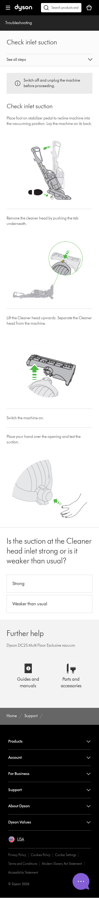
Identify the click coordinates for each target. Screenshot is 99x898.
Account (15, 757)
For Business (18, 773)
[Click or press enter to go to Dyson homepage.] (23, 9)
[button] (49, 60)
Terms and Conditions (22, 864)
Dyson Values (19, 822)
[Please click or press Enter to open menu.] (8, 7)
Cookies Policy (40, 855)
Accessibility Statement (23, 872)
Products (15, 741)
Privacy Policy (17, 855)
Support (15, 790)
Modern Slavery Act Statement (62, 864)
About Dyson (19, 806)
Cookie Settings (65, 855)
